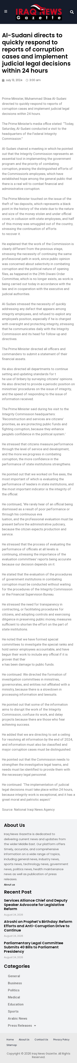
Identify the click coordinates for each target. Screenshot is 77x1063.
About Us (24, 1039)
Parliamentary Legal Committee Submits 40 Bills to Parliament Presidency (33, 947)
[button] (72, 12)
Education (15, 1004)
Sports (13, 1011)
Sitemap (12, 1045)
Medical (14, 997)
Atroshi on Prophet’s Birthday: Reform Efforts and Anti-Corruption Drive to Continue (38, 925)
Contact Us (41, 1039)
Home (10, 1039)
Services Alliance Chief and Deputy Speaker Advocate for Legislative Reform (36, 904)
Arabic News (17, 1018)
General (14, 976)
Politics (14, 990)
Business (15, 983)
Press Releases (20, 1025)
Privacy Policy (61, 1039)
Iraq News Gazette (44, 1054)
